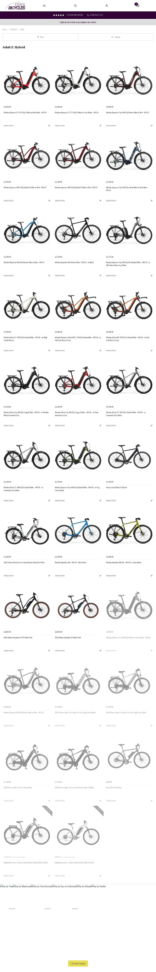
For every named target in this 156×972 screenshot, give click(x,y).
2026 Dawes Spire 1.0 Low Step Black (18, 788)
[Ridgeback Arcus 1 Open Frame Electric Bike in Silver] (78, 831)
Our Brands (49, 917)
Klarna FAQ (49, 933)
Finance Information (17, 921)
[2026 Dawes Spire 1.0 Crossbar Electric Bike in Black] (78, 756)
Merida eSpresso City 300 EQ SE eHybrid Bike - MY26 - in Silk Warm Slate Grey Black (128, 263)
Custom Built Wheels (53, 925)
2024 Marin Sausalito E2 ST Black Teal (18, 638)
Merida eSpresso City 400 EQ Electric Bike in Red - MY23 (127, 112)
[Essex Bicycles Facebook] (126, 908)
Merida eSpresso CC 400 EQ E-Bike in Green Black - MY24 (128, 638)
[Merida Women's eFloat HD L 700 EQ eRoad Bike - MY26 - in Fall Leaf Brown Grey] (78, 306)
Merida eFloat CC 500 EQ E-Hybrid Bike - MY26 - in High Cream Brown (25, 338)
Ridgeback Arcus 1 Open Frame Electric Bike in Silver (74, 863)
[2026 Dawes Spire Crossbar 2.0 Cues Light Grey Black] (129, 681)
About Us (49, 913)
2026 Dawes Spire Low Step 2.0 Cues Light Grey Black (75, 713)
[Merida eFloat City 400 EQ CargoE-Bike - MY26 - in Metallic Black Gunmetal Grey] (27, 381)
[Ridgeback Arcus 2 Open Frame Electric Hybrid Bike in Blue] (27, 831)
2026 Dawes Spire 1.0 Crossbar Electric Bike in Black (74, 788)
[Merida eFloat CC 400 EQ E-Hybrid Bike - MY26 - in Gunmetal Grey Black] (27, 456)
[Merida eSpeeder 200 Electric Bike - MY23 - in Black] (78, 231)
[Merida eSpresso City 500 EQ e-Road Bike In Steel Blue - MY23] (129, 156)
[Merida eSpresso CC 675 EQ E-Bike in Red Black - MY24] (27, 81)
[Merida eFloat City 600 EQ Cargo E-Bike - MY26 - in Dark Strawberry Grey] (78, 381)
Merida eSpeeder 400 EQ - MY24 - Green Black (123, 562)
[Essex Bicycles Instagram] (144, 908)
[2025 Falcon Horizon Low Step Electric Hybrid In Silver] (27, 531)
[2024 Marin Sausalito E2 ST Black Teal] (27, 606)
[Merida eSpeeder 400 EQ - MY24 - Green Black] (129, 531)
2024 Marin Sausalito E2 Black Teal (68, 638)
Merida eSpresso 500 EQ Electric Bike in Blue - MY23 (24, 713)
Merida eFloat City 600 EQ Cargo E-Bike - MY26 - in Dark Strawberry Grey (76, 413)
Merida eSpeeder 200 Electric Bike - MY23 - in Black (74, 262)
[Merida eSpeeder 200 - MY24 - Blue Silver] (78, 531)
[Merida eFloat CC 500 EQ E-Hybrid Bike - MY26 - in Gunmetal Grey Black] (129, 381)
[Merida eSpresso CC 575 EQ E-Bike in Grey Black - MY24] (78, 81)
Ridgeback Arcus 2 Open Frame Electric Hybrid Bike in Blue (26, 863)
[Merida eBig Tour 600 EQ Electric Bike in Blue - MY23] (27, 231)
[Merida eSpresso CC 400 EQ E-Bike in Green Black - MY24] (129, 606)
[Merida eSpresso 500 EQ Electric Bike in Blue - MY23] (27, 681)
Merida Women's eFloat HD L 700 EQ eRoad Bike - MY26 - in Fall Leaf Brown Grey (78, 338)
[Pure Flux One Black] (129, 756)
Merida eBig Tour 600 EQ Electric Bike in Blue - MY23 (24, 262)
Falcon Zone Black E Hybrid (116, 487)
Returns (12, 925)
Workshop (49, 921)
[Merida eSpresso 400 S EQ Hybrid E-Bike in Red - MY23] (27, 156)
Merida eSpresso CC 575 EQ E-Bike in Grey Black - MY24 (76, 112)
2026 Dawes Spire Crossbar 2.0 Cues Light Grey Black (126, 713)
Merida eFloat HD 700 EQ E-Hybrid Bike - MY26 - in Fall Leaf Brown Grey (127, 338)
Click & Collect (15, 917)
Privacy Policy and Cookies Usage (23, 933)
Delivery (12, 913)
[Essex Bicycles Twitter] (135, 908)
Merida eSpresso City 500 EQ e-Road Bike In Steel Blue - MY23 (127, 189)
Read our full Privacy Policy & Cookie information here (78, 956)
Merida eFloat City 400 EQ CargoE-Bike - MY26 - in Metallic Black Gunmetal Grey (26, 413)
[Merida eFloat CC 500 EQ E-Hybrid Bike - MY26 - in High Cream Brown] (27, 306)
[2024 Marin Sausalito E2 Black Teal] (78, 606)
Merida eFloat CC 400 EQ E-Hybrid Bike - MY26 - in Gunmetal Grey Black (23, 488)
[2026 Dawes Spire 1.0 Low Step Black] (27, 756)
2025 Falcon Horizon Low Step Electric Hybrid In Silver (24, 562)
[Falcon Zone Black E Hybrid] (129, 456)
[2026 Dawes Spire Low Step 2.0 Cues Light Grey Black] (78, 681)
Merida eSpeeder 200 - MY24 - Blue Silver (70, 562)
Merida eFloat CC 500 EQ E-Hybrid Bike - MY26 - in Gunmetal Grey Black (125, 413)
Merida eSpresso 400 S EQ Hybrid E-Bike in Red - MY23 (25, 188)
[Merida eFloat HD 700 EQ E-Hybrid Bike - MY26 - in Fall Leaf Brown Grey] (129, 306)
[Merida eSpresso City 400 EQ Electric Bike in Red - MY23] (129, 81)
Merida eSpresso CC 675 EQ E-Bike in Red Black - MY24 (25, 112)
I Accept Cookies (78, 963)
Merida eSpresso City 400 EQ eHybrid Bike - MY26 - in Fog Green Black (77, 488)
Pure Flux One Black (113, 788)
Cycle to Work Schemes (54, 929)
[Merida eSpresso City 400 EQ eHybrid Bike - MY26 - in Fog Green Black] (78, 456)
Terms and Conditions (18, 929)
